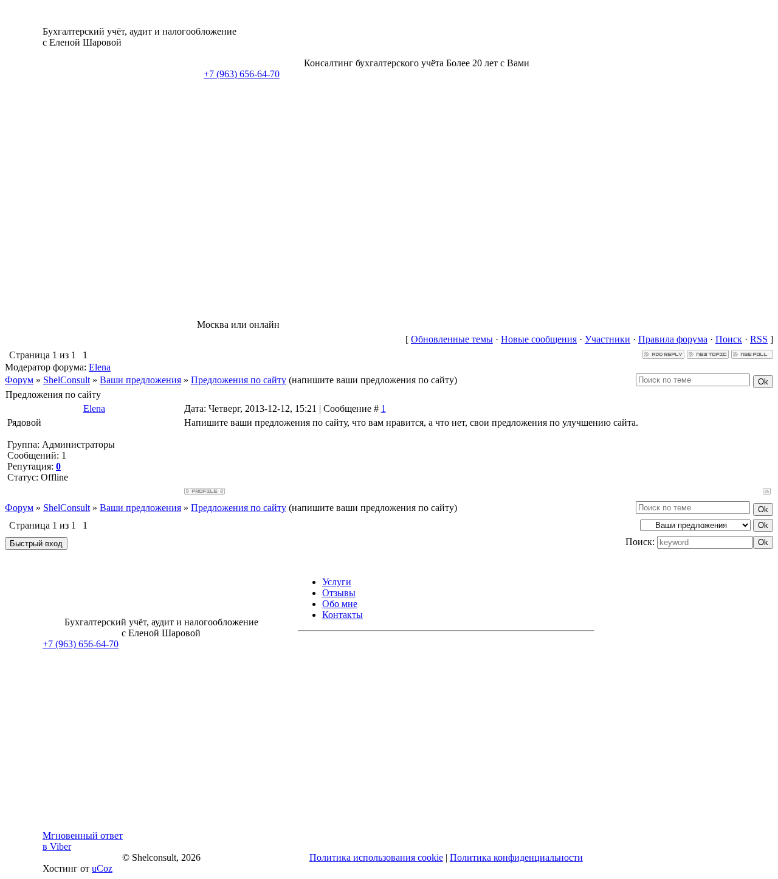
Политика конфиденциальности (516, 857)
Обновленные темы (452, 339)
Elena (100, 367)
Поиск (728, 339)
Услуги (336, 582)
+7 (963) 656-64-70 (242, 74)
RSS (759, 339)
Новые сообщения (539, 339)
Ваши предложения (140, 380)
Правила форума (672, 339)
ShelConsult (66, 380)
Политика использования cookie (376, 857)
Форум (19, 380)
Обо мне (339, 604)
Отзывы (339, 593)
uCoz (102, 868)
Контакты (342, 615)
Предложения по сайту (238, 380)
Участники (607, 339)
